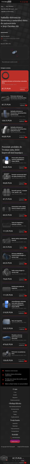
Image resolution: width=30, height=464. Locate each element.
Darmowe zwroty (15, 409)
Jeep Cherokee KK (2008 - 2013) (9, 9)
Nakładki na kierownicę (7, 11)
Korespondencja (15, 431)
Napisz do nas (14, 441)
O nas (15, 392)
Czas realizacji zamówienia (15, 406)
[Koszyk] (28, 2)
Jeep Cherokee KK (5, 36)
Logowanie (15, 423)
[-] (13, 461)
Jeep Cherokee (9, 6)
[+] (18, 461)
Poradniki (15, 411)
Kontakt (15, 394)
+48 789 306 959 (16, 437)
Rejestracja (15, 426)
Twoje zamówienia (15, 428)
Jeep (2, 6)
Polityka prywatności (15, 400)
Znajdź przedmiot (15, 417)
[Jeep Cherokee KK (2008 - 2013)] (14, 53)
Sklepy (15, 414)
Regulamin (15, 397)
